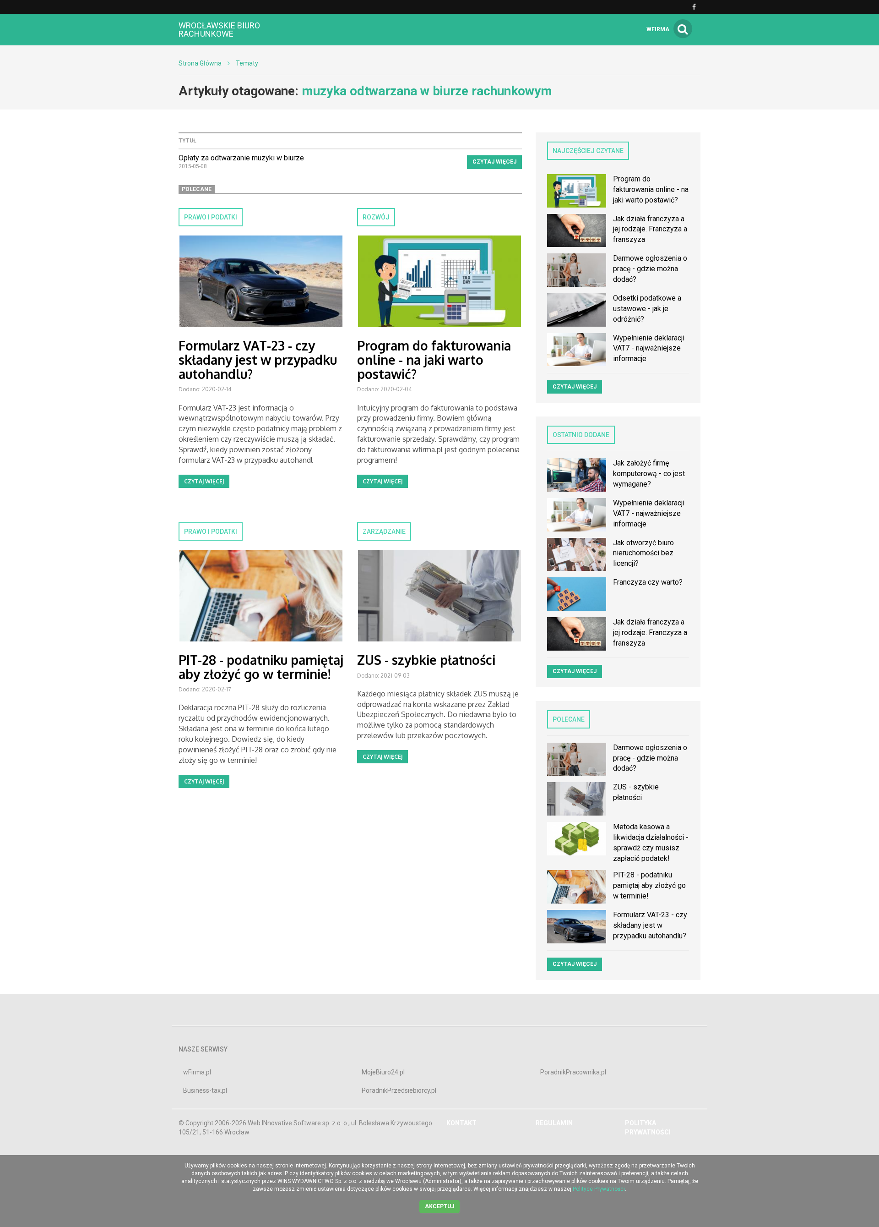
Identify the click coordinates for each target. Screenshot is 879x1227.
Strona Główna (200, 63)
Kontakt (461, 1123)
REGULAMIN (554, 1123)
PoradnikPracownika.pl (573, 1072)
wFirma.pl (197, 1072)
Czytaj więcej (494, 162)
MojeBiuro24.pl (383, 1072)
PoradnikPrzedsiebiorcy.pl (399, 1090)
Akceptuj (439, 1206)
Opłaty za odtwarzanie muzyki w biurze (241, 157)
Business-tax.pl (205, 1090)
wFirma (657, 29)
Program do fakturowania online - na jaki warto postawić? (434, 359)
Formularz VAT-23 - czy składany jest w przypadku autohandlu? (258, 359)
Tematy (247, 63)
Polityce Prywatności (599, 1189)
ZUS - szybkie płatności (426, 660)
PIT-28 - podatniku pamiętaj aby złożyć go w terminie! (261, 667)
